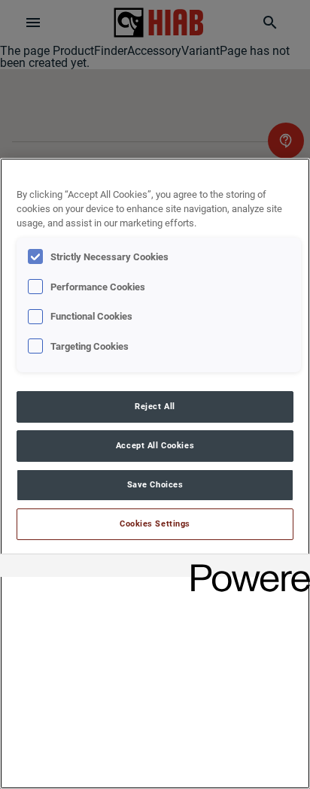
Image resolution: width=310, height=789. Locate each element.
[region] (155, 473)
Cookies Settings (155, 523)
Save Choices (155, 484)
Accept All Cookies (155, 445)
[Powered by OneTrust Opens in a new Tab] (245, 567)
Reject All (155, 406)
